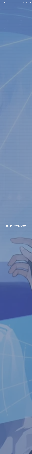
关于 (28, 2)
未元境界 (3, 2)
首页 (23, 2)
